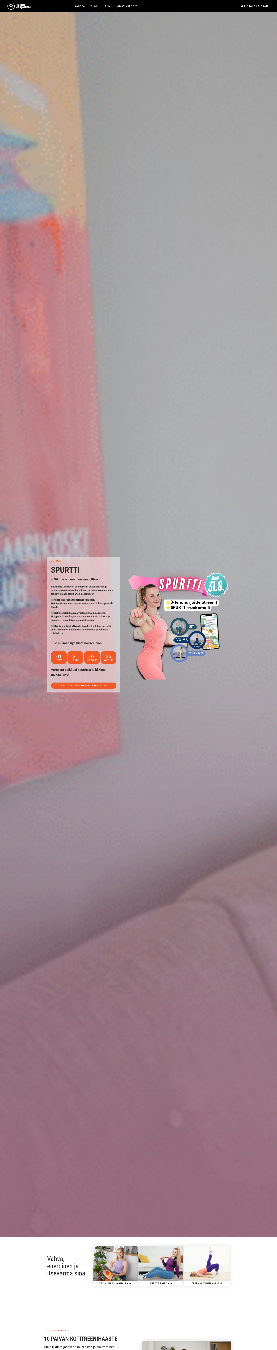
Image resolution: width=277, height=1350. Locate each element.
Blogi (95, 6)
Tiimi (108, 6)
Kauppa (80, 6)
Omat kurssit (127, 6)
